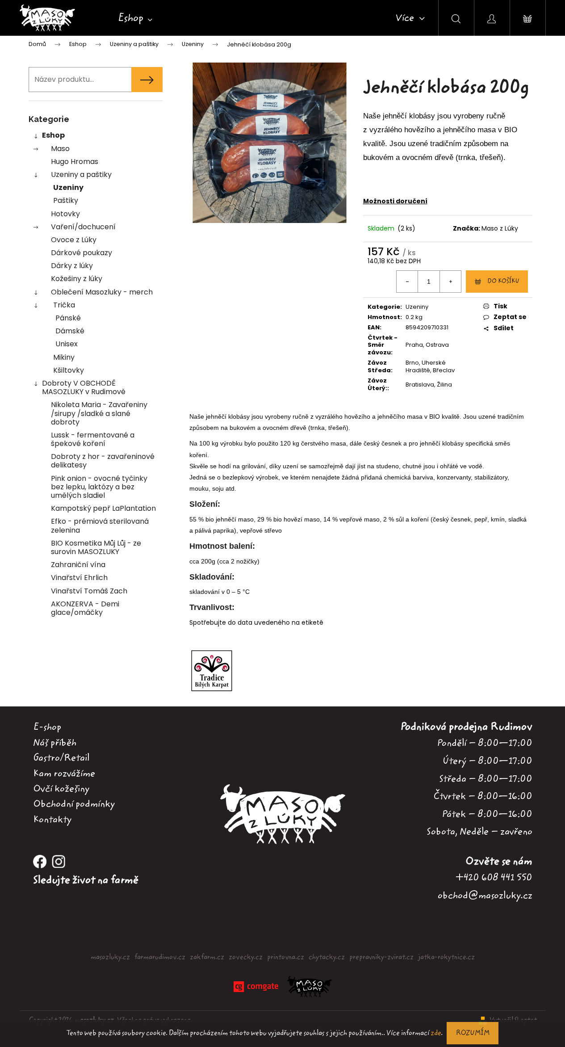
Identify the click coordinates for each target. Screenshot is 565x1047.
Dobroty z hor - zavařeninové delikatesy (103, 460)
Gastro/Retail (61, 758)
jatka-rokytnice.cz (446, 957)
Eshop (53, 135)
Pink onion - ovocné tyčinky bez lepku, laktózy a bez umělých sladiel (99, 486)
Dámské (69, 331)
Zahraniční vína (78, 564)
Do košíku (503, 281)
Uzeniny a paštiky (81, 174)
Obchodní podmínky (74, 804)
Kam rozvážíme (64, 773)
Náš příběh (54, 742)
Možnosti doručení (395, 201)
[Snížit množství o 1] (407, 281)
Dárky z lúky (72, 266)
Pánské (68, 318)
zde (436, 1033)
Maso (60, 148)
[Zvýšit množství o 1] (450, 281)
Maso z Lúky (499, 228)
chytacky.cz (327, 957)
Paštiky (65, 200)
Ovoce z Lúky (73, 240)
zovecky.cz (246, 957)
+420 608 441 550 (494, 877)
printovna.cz (285, 957)
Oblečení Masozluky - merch (102, 292)
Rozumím (473, 1033)
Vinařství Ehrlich (79, 577)
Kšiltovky (68, 370)
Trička (64, 305)
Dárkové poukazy (81, 253)
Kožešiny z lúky (76, 278)
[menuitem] (135, 18)
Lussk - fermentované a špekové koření (92, 439)
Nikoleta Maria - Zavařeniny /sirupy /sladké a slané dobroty (99, 413)
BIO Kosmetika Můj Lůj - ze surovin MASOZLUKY (96, 547)
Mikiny (64, 357)
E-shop (47, 727)
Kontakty (52, 819)
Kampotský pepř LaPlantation (103, 508)
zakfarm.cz (207, 957)
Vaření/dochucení (83, 227)
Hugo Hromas (74, 161)
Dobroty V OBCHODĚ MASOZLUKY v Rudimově (84, 387)
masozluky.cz (110, 957)
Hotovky (65, 214)
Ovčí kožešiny (61, 788)
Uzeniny (68, 187)
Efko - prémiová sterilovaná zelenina (100, 525)
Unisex (66, 344)
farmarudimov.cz (159, 957)
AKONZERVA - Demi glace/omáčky (85, 608)
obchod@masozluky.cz (485, 895)
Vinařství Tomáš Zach (89, 591)
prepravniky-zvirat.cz (381, 957)
